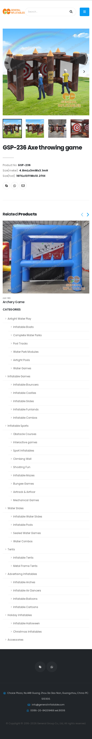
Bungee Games (23, 484)
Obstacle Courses (24, 434)
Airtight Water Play (19, 319)
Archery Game (13, 302)
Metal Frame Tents (25, 566)
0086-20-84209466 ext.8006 (47, 710)
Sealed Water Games (27, 533)
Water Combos (23, 541)
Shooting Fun (21, 467)
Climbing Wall (22, 459)
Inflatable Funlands (26, 409)
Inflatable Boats (23, 327)
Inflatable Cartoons (25, 607)
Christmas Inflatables (27, 631)
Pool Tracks (20, 343)
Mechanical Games (26, 500)
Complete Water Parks (27, 335)
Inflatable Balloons (25, 599)
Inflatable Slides (23, 401)
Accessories (15, 640)
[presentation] (8, 72)
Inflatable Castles (24, 393)
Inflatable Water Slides (27, 516)
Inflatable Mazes (24, 475)
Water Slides (16, 508)
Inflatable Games (19, 376)
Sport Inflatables (23, 450)
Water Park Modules (26, 352)
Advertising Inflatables (22, 574)
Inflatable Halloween (26, 623)
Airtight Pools (21, 360)
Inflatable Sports (18, 426)
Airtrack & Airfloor (24, 492)
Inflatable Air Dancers (27, 590)
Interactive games (25, 442)
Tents (11, 549)
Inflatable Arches (24, 582)
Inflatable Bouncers (26, 384)
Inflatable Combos (25, 418)
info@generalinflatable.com (48, 704)
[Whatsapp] (14, 185)
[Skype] (6, 185)
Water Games (22, 368)
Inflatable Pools (23, 525)
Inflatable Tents (23, 558)
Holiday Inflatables (20, 615)
